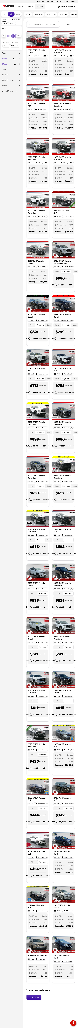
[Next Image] (47, 39)
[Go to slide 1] (32, 45)
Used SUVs (38, 14)
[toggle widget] (73, 1023)
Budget (27, 14)
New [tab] (4, 14)
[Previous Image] (29, 39)
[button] (28, 39)
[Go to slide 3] (38, 45)
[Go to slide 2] (35, 45)
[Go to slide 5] (44, 45)
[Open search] (51, 6)
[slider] (3, 35)
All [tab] (11, 14)
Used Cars (63, 14)
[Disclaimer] (29, 61)
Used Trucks (51, 14)
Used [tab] (18, 14)
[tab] (57, 271)
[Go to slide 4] (41, 45)
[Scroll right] (76, 14)
